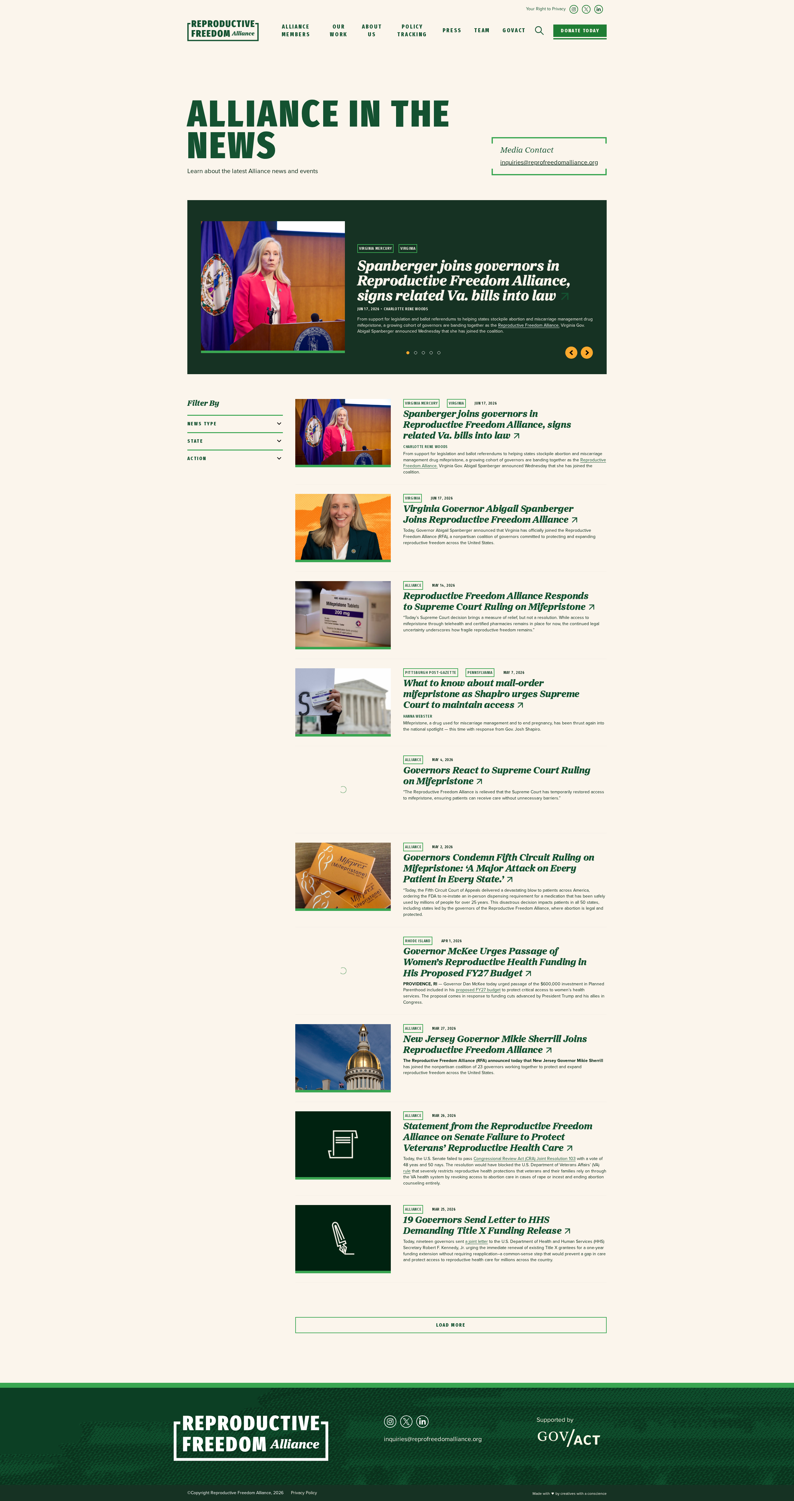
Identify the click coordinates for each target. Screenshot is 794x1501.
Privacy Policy (304, 1493)
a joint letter (476, 1241)
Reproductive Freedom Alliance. (529, 325)
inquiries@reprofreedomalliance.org (433, 1439)
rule (407, 1171)
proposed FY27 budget (478, 990)
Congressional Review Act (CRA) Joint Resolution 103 (525, 1158)
